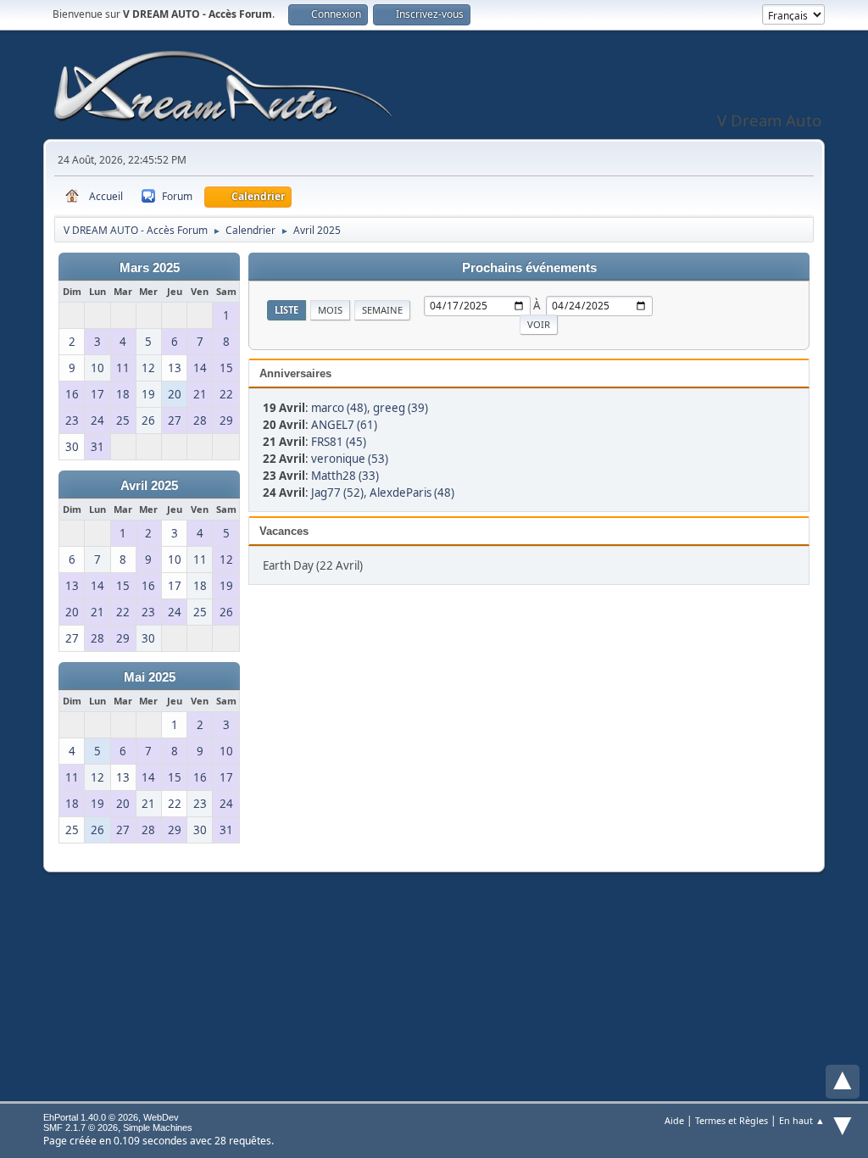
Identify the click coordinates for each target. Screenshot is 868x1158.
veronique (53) (349, 458)
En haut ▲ (802, 1120)
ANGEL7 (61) (344, 424)
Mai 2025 (149, 677)
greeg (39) (400, 407)
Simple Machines (157, 1127)
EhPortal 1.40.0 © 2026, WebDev (111, 1117)
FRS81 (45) (338, 441)
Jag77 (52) (337, 492)
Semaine (382, 309)
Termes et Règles (731, 1120)
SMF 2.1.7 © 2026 (80, 1127)
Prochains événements (529, 268)
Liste (286, 309)
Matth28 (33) (345, 475)
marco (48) (339, 407)
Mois (330, 309)
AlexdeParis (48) (412, 492)
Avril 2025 (149, 486)
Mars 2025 (150, 268)
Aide (674, 1120)
